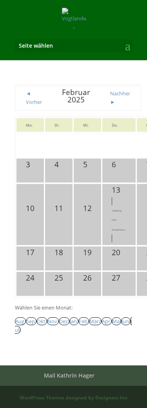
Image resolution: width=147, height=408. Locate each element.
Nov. (52, 321)
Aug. (20, 321)
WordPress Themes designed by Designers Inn (73, 397)
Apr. (106, 321)
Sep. (31, 321)
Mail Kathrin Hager (69, 375)
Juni (126, 321)
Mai (116, 321)
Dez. (64, 321)
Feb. (84, 321)
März (95, 321)
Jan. (74, 321)
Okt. (42, 321)
